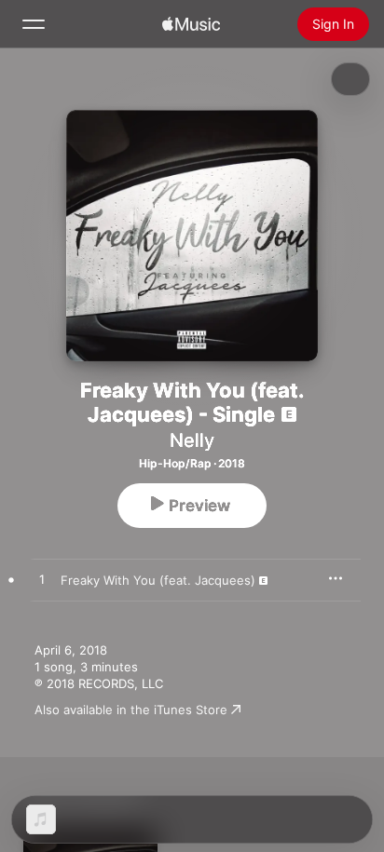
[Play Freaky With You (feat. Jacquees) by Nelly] (42, 580)
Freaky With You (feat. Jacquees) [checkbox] (158, 580)
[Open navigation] (33, 24)
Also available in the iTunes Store (130, 709)
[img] (191, 24)
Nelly (192, 440)
